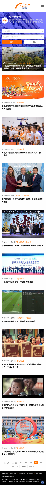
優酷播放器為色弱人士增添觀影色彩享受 (18, 321)
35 (21, 463)
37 (31, 463)
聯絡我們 (13, 473)
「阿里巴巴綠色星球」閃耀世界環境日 (17, 282)
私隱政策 (22, 473)
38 (36, 463)
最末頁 (31, 466)
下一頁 (24, 466)
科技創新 (30, 63)
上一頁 (14, 463)
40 (13, 466)
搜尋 (11, 42)
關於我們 (5, 473)
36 (26, 463)
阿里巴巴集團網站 (8, 477)
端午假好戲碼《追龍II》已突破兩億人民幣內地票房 (22, 245)
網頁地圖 (39, 473)
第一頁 (6, 463)
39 (41, 463)
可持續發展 (21, 63)
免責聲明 (30, 473)
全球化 (18, 195)
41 (17, 466)
